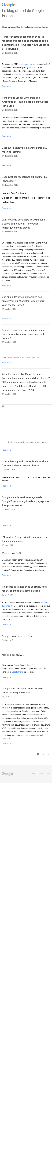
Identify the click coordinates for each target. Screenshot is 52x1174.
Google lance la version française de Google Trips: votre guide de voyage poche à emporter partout (25, 501)
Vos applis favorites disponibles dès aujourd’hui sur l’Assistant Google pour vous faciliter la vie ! (23, 301)
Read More (6, 86)
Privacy (41, 774)
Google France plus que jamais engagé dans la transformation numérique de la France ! (23, 334)
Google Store (17, 672)
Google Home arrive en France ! (19, 636)
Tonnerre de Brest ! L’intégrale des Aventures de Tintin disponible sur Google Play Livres (25, 101)
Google (34, 774)
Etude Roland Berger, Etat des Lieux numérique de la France (21, 357)
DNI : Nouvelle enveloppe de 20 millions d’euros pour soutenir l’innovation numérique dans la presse (23, 223)
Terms (48, 774)
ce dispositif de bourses (29, 64)
